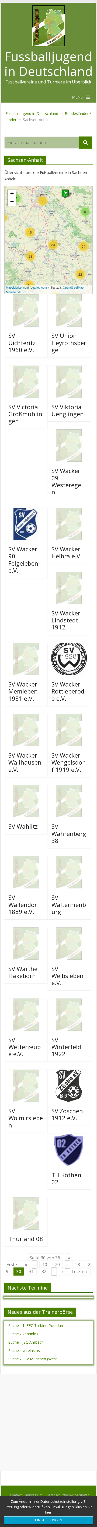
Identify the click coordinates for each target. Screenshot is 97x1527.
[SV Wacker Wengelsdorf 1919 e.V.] (69, 717)
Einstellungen (48, 1520)
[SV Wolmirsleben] (26, 1073)
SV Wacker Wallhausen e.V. (24, 762)
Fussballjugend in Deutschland (48, 63)
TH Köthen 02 (66, 1178)
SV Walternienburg (68, 904)
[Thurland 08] (26, 1201)
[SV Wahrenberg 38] (69, 788)
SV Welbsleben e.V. (67, 976)
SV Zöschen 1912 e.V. (67, 1114)
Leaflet (35, 287)
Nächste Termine (28, 1287)
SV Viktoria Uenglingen (67, 410)
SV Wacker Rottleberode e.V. (67, 691)
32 (43, 1271)
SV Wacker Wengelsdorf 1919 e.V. (68, 762)
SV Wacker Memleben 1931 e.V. (23, 691)
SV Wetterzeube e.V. (24, 1047)
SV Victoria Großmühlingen (25, 414)
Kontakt (16, 1495)
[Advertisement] (48, 1422)
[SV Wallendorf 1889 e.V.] (26, 859)
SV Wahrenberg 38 (68, 833)
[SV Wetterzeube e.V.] (26, 1002)
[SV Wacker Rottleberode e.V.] (69, 646)
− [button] (12, 201)
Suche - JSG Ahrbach (26, 1342)
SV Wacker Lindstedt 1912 (65, 620)
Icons (44, 287)
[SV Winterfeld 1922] (69, 1002)
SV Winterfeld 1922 (66, 1047)
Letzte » (80, 1271)
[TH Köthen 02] (69, 1137)
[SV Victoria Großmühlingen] (26, 369)
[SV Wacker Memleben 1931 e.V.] (26, 646)
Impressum (34, 1495)
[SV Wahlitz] (26, 788)
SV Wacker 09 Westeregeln (67, 481)
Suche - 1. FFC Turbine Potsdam (36, 1325)
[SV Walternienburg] (69, 859)
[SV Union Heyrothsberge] (69, 297)
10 (44, 1264)
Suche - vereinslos (24, 1350)
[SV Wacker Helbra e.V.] (69, 511)
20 (57, 1264)
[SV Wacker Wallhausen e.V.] (26, 717)
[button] (77, 97)
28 (77, 1264)
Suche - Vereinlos (23, 1333)
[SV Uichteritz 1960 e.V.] (26, 297)
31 (31, 1271)
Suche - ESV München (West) (33, 1358)
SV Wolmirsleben (25, 1118)
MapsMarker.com (17, 287)
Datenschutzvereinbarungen (67, 1495)
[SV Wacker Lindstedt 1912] (69, 575)
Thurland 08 (25, 1239)
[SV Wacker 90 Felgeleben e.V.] (25, 511)
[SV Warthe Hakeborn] (26, 931)
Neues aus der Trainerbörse (40, 1312)
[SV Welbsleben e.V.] (69, 931)
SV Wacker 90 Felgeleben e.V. (23, 559)
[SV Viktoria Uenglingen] (69, 369)
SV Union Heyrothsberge (68, 342)
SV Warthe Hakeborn (22, 972)
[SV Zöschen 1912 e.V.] (69, 1073)
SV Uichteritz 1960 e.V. (22, 342)
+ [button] (12, 193)
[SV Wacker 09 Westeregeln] (69, 433)
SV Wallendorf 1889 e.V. (23, 904)
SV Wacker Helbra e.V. (66, 552)
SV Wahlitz (23, 826)
